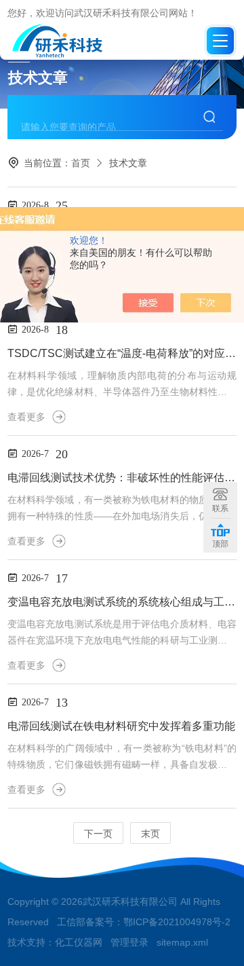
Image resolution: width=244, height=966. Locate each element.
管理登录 (129, 942)
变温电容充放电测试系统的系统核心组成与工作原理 (122, 602)
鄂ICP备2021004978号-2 (176, 921)
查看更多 (26, 416)
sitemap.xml (182, 942)
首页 (80, 162)
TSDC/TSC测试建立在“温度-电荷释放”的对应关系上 (122, 353)
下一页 (98, 833)
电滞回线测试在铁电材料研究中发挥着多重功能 (121, 726)
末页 (150, 833)
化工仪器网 (78, 942)
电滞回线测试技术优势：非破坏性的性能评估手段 (122, 477)
